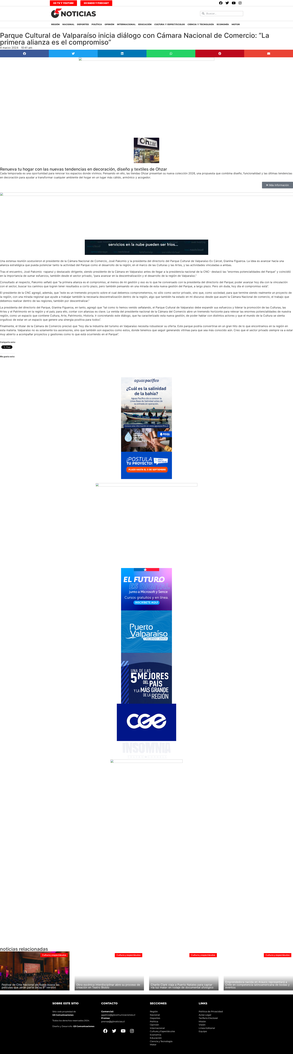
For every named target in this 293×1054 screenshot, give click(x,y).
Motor (236, 24)
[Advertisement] (101, 824)
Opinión (109, 24)
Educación (145, 24)
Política (97, 24)
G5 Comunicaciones (62, 1015)
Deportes (83, 24)
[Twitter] (227, 3)
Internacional (126, 24)
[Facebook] (221, 3)
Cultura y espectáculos (169, 24)
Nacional (68, 24)
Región (55, 24)
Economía (223, 24)
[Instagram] (240, 3)
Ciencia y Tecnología (201, 24)
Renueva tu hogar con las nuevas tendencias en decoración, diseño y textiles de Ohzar (83, 169)
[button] (24, 53)
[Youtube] (234, 3)
